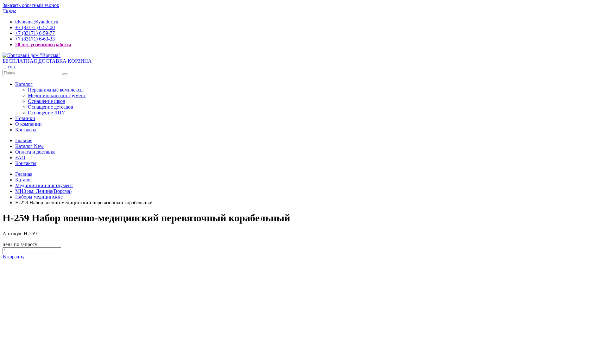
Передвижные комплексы (56, 89)
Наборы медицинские (39, 197)
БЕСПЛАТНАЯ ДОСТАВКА (34, 61)
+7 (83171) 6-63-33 (35, 38)
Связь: (9, 11)
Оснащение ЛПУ (46, 112)
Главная (23, 140)
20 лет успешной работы (43, 44)
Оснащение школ (46, 101)
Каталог (24, 84)
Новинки (25, 118)
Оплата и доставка (35, 152)
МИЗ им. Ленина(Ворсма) (43, 191)
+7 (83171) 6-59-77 (35, 33)
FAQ (20, 157)
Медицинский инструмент (57, 95)
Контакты (25, 129)
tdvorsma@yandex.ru (36, 21)
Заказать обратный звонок (31, 5)
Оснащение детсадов (50, 107)
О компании (28, 124)
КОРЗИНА (80, 61)
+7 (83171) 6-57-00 (35, 27)
